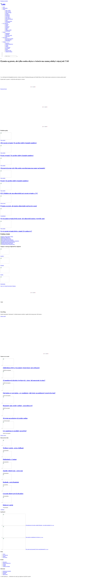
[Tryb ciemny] (0, 58)
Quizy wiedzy (8, 10)
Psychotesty (7, 14)
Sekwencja (7, 26)
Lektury (6, 46)
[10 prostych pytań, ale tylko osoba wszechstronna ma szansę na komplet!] (5, 164)
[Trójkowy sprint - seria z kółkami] (7, 445)
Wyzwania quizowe (9, 19)
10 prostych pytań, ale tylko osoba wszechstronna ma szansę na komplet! (22, 168)
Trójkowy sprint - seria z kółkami (13, 448)
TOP (4, 7)
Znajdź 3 (7, 24)
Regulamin (5, 572)
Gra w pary (7, 16)
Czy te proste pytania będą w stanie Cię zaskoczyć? (16, 231)
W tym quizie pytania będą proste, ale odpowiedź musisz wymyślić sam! (22, 218)
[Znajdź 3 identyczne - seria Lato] (7, 468)
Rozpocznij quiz (3, 88)
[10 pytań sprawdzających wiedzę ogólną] (8, 415)
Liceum (6, 45)
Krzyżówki (5, 37)
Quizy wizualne (8, 12)
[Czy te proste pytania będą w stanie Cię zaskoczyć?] (5, 227)
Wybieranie (7, 15)
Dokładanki (7, 33)
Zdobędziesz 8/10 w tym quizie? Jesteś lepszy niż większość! (21, 368)
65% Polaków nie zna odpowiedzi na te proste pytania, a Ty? (19, 193)
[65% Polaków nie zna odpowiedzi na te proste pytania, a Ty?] (5, 189)
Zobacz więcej (3, 435)
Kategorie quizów (8, 21)
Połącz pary (7, 36)
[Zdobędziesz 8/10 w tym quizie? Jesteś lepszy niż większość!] (8, 365)
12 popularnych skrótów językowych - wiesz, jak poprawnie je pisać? (24, 380)
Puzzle (4, 32)
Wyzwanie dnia (8, 50)
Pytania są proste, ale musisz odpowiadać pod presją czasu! (18, 206)
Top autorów (7, 22)
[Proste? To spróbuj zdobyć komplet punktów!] (5, 177)
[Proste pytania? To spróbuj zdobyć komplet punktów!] (5, 151)
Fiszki (6, 20)
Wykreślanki (7, 40)
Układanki (7, 34)
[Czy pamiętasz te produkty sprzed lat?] (8, 428)
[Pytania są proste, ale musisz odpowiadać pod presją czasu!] (5, 202)
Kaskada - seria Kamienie (11, 482)
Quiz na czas (2, 203)
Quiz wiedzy (2, 140)
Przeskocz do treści (4, 1)
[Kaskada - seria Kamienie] (7, 479)
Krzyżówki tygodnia (9, 38)
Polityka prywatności (7, 571)
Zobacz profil (3, 316)
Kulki (6, 28)
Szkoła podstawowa (9, 44)
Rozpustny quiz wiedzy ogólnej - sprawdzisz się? (18, 405)
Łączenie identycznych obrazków (13, 493)
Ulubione (2, 509)
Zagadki (6, 13)
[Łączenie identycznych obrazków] (7, 491)
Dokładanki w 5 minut (10, 459)
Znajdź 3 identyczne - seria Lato (13, 471)
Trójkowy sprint (8, 29)
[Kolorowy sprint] (7, 502)
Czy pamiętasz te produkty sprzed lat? (15, 431)
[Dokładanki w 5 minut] (7, 456)
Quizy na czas (8, 11)
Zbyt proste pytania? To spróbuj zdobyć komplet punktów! (18, 143)
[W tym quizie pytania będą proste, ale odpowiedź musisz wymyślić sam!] (5, 214)
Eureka (6, 25)
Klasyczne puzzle (8, 35)
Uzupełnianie (3, 216)
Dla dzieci (7, 42)
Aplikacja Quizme (8, 51)
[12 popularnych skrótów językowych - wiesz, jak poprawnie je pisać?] (8, 377)
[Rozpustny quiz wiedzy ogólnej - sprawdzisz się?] (8, 403)
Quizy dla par (7, 17)
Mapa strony (5, 574)
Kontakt (4, 573)
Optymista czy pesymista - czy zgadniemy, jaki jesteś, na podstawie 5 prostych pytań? (29, 393)
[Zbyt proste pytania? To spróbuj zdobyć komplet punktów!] (5, 139)
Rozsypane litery (8, 39)
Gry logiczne (5, 23)
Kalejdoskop (7, 31)
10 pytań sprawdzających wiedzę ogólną (15, 418)
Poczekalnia (5, 8)
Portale (4, 41)
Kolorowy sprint (8, 505)
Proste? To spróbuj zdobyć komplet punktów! (14, 181)
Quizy (4, 9)
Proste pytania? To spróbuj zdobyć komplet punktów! (17, 155)
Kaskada (7, 27)
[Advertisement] (52, 83)
